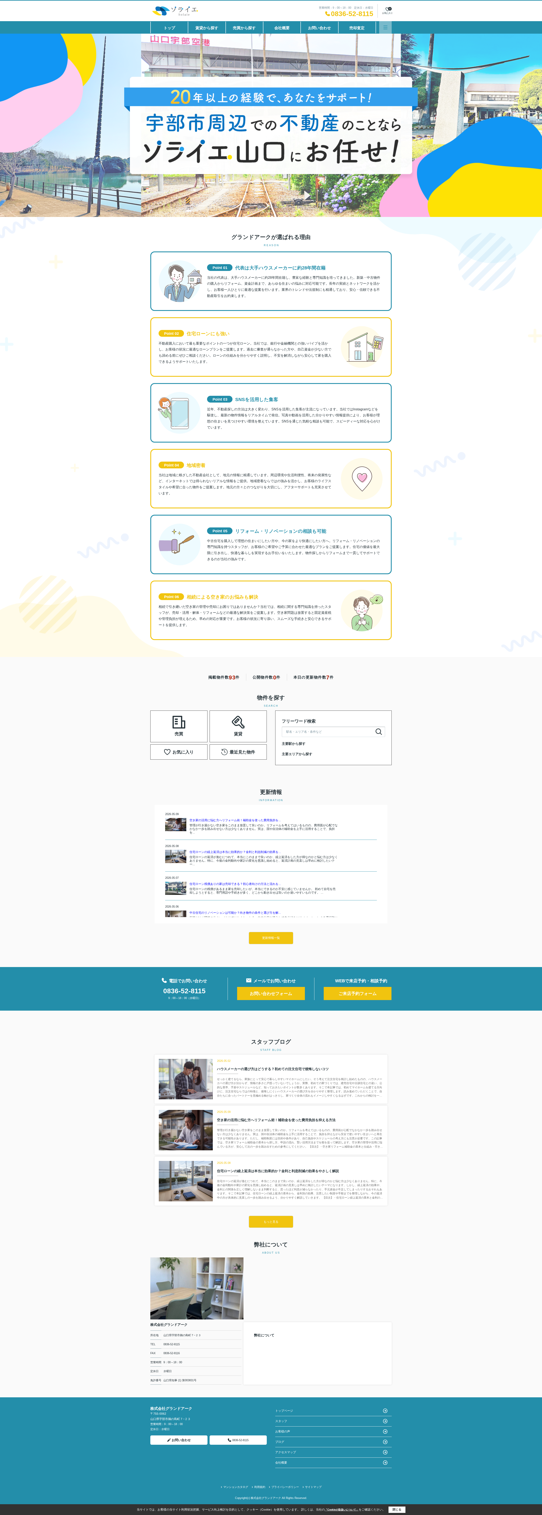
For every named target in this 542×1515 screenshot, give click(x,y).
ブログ (279, 1441)
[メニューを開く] (385, 27)
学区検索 (192, 731)
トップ (169, 28)
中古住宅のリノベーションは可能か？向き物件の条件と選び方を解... (235, 912)
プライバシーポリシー (285, 1487)
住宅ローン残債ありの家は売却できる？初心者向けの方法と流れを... (235, 884)
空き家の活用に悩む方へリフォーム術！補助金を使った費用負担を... (235, 820)
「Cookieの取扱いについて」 (342, 1509)
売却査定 (357, 28)
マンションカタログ (235, 1487)
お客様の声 (282, 1431)
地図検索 (165, 731)
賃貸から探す (206, 28)
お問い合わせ (319, 28)
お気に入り (183, 752)
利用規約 (259, 1487)
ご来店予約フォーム (358, 993)
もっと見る (271, 1221)
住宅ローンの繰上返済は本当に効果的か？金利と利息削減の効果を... (235, 852)
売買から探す (244, 28)
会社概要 (282, 28)
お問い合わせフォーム (271, 993)
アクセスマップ (285, 1452)
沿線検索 (192, 721)
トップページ (284, 1410)
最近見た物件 (242, 752)
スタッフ (281, 1421)
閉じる (397, 1509)
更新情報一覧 (271, 938)
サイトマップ (313, 1487)
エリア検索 (165, 721)
